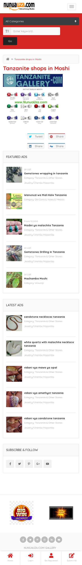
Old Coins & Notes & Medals (49, 199)
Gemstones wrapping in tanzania (46, 173)
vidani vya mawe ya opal (40, 367)
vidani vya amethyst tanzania (43, 392)
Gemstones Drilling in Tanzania (44, 251)
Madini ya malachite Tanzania (44, 225)
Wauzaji (39, 282)
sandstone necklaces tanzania (44, 316)
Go (10, 41)
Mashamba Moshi (35, 278)
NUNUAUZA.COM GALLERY (40, 547)
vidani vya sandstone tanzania (44, 418)
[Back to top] (69, 540)
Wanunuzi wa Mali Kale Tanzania (45, 195)
